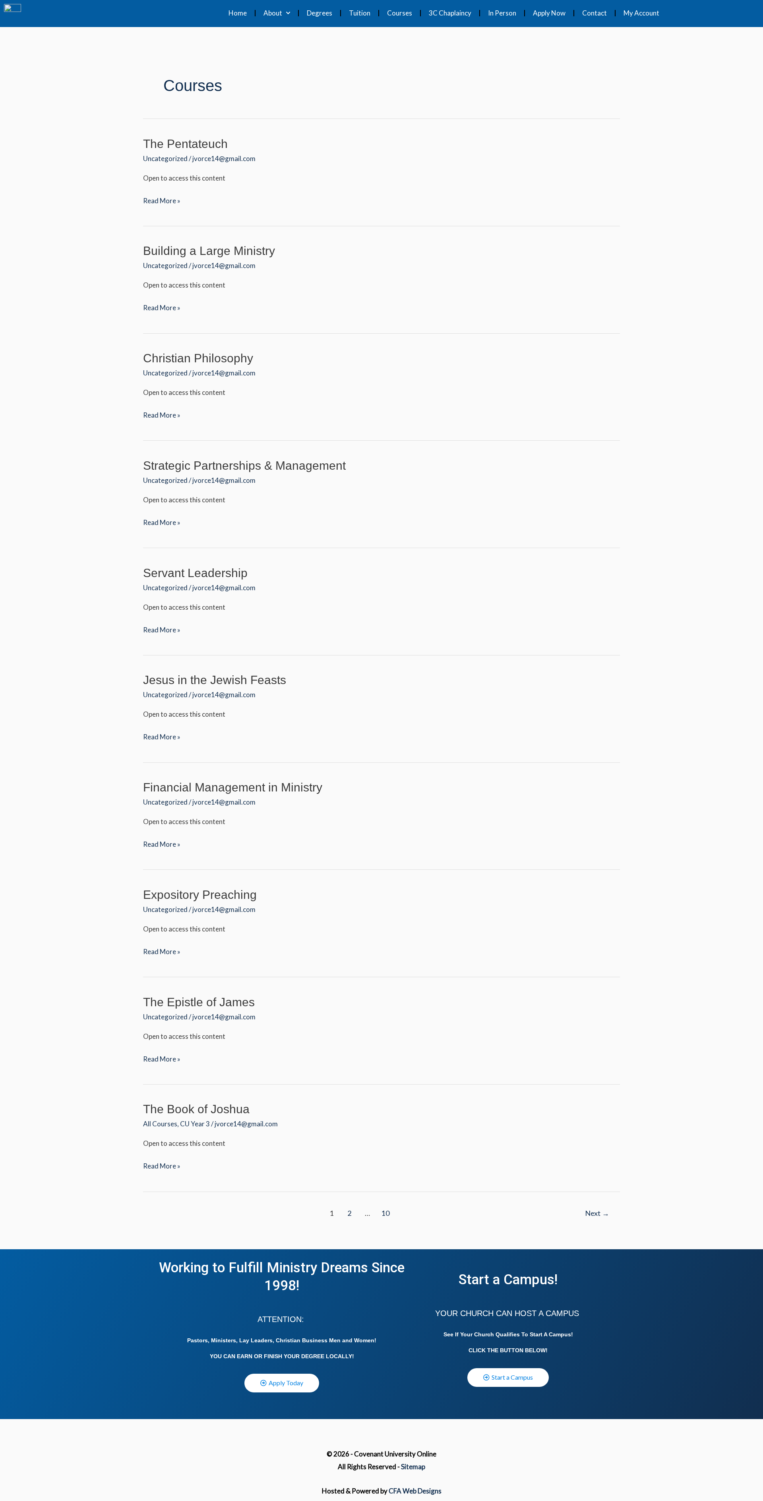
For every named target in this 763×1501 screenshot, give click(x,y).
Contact (594, 13)
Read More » (161, 199)
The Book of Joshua (196, 1109)
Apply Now (549, 13)
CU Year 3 (195, 1124)
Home (238, 13)
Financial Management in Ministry (232, 787)
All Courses (160, 1124)
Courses (399, 13)
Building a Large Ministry (209, 250)
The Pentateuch (185, 143)
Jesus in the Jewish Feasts (214, 679)
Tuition (359, 13)
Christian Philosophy (198, 358)
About (272, 13)
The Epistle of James (199, 1002)
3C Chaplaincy (450, 13)
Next (597, 1213)
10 (385, 1213)
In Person (502, 13)
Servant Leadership (195, 572)
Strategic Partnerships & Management (244, 465)
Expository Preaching (200, 894)
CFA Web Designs (415, 1491)
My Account (641, 13)
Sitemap (413, 1466)
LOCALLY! (340, 1356)
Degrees (319, 13)
